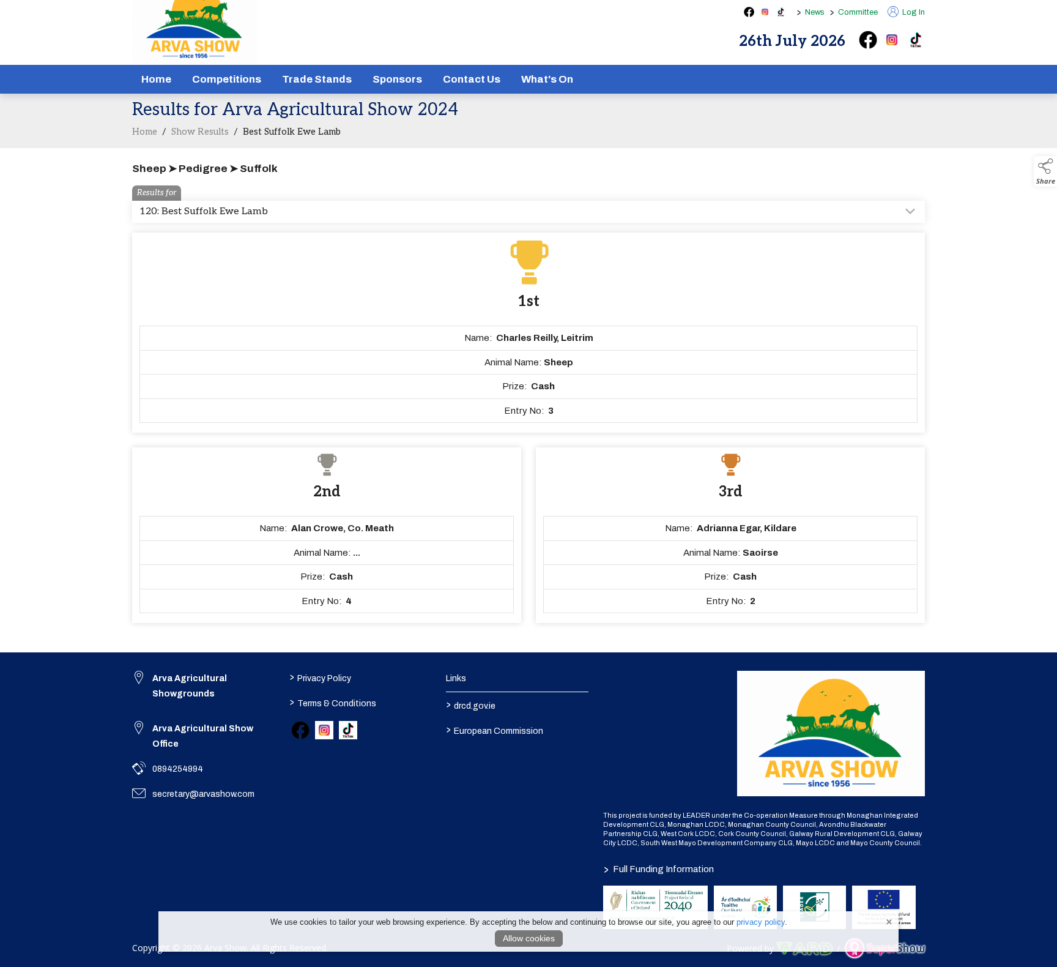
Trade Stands (317, 79)
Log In (912, 12)
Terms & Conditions (332, 702)
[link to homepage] (831, 733)
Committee (858, 12)
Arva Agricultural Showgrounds (189, 686)
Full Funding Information (659, 869)
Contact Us (471, 79)
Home (156, 79)
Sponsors (397, 79)
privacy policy (760, 922)
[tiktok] (916, 40)
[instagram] (892, 40)
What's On (547, 79)
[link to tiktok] (348, 730)
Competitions (226, 79)
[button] (1045, 171)
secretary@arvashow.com (203, 794)
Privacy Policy (319, 677)
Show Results (200, 131)
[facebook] (868, 40)
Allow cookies (529, 938)
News (815, 12)
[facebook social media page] (749, 12)
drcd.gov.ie (471, 705)
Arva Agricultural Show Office (202, 736)
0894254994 (177, 769)
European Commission (495, 730)
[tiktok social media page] (781, 12)
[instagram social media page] (765, 12)
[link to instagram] (324, 730)
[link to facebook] (300, 730)
